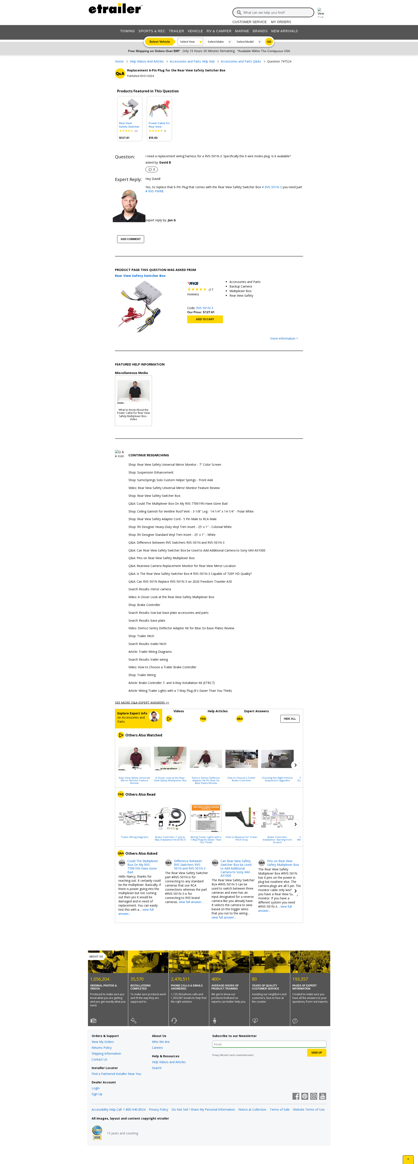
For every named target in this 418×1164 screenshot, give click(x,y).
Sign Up (97, 1094)
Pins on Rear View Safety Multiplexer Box (283, 863)
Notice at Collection (252, 1109)
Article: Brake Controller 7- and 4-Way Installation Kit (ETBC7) (171, 683)
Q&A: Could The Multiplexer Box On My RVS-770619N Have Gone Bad (178, 504)
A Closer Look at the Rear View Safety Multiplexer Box (170, 779)
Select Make (216, 42)
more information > (284, 338)
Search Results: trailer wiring (148, 660)
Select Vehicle (159, 41)
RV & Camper (219, 31)
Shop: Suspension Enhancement (151, 472)
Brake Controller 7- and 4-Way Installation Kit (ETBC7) (170, 838)
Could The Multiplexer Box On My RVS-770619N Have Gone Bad (142, 866)
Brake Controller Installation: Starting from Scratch (277, 839)
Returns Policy (102, 1048)
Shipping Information (106, 1053)
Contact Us (99, 1059)
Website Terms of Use (309, 1109)
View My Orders (103, 1042)
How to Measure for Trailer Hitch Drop (242, 838)
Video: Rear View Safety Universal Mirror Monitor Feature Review (174, 488)
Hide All (290, 718)
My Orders (281, 22)
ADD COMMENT (131, 239)
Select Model (245, 42)
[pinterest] (304, 1097)
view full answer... (191, 902)
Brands (260, 31)
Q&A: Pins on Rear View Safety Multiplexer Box (161, 558)
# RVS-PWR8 (154, 191)
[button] (295, 765)
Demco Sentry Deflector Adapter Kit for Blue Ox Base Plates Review (206, 780)
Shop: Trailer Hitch (141, 636)
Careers (157, 1048)
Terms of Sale (280, 1109)
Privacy (215, 1055)
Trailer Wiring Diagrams (134, 836)
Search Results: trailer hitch (147, 644)
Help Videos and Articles (169, 1062)
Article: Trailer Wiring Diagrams (150, 652)
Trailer (176, 31)
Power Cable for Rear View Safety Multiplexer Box (159, 125)
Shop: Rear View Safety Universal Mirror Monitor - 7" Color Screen (174, 465)
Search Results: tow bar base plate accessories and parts (168, 613)
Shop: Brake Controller (144, 605)
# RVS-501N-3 (271, 187)
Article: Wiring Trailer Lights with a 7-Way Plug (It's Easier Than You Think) (180, 691)
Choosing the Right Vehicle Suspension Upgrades (277, 779)
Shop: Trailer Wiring (142, 675)
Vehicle (195, 31)
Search (157, 1068)
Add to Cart (205, 319)
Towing (127, 31)
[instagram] (313, 1097)
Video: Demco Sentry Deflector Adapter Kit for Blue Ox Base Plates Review (181, 628)
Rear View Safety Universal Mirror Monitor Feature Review (134, 780)
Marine (242, 31)
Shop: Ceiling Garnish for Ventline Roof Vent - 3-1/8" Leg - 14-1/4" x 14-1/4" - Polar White (191, 511)
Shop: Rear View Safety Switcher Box (154, 496)
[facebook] (296, 1097)
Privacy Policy (158, 1109)
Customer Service (250, 22)
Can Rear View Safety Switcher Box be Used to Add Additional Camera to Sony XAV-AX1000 (236, 868)
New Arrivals (284, 31)
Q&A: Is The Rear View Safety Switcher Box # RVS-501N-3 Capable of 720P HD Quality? (190, 574)
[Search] (239, 12)
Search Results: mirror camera (149, 589)
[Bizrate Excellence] (97, 1133)
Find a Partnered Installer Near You (116, 1074)
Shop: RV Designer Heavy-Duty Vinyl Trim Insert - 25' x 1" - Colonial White (180, 527)
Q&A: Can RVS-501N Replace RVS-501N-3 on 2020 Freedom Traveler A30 (180, 582)
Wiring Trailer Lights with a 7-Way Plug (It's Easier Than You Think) (205, 839)
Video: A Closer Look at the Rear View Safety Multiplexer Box (171, 597)
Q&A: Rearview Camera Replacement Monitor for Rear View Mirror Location (182, 566)
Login (95, 1088)
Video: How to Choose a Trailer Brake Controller (162, 667)
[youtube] (322, 1097)
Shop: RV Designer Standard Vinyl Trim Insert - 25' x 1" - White (172, 535)
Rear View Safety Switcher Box (129, 125)
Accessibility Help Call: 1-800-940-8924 (118, 1109)
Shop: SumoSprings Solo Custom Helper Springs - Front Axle (170, 480)
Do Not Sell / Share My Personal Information (203, 1109)
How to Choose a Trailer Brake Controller (242, 779)
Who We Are (161, 1042)
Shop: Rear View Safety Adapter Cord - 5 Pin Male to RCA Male (172, 519)
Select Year (187, 42)
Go (269, 41)
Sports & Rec (151, 31)
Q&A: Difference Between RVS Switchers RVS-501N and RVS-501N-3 (176, 543)
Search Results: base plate (146, 621)
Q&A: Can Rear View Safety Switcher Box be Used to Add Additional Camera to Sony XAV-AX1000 (196, 550)
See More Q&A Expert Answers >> (142, 702)
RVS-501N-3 (204, 308)
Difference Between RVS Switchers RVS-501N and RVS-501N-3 (190, 864)
